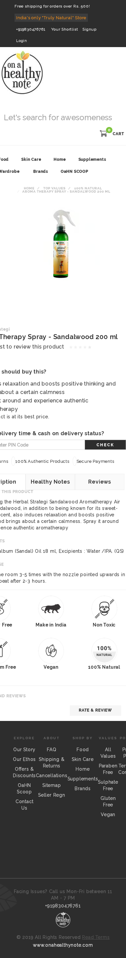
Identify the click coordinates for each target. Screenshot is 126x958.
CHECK (105, 445)
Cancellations (51, 775)
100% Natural (88, 188)
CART (118, 134)
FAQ (51, 749)
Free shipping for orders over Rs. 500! (52, 6)
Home (29, 188)
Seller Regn (51, 795)
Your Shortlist (64, 29)
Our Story (24, 749)
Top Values (54, 188)
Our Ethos (24, 759)
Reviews (99, 482)
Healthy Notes (50, 482)
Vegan (108, 814)
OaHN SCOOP (74, 171)
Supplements (83, 778)
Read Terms (96, 937)
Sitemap (51, 785)
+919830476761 (30, 29)
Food (83, 749)
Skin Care (82, 759)
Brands (40, 171)
